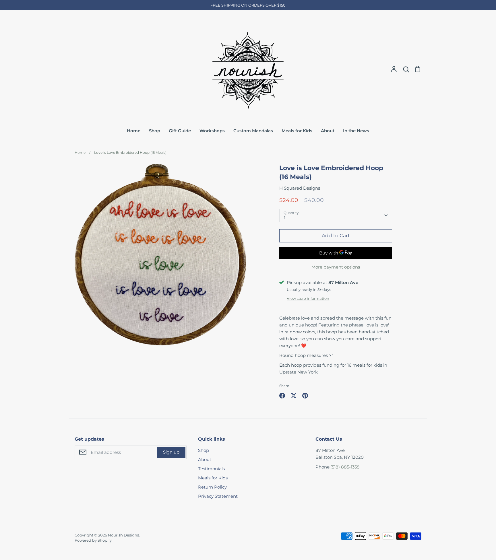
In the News (356, 130)
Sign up (171, 452)
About (327, 130)
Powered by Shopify (93, 540)
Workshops (212, 130)
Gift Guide (180, 130)
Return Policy (212, 487)
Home (133, 130)
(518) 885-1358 (345, 467)
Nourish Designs (123, 535)
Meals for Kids (297, 130)
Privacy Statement (218, 496)
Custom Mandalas (253, 130)
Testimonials (211, 468)
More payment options (335, 267)
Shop (154, 130)
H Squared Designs (299, 188)
